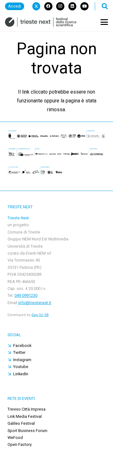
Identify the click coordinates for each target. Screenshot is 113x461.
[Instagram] (60, 6)
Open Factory (20, 444)
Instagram (22, 359)
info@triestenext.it (34, 302)
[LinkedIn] (72, 6)
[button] (104, 6)
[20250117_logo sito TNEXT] (40, 22)
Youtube (20, 366)
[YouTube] (84, 6)
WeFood (15, 437)
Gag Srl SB (40, 315)
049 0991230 (25, 295)
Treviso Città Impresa (27, 409)
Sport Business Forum (27, 430)
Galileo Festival (21, 423)
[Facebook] (48, 6)
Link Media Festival (25, 416)
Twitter (19, 352)
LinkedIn (20, 374)
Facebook (22, 345)
